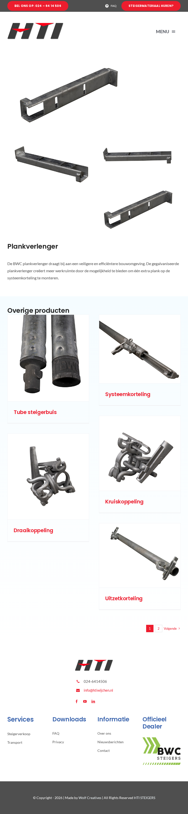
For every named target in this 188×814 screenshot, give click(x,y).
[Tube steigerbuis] (48, 358)
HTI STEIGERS (144, 798)
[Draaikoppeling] (48, 476)
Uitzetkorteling (124, 598)
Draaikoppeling (33, 530)
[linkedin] (93, 701)
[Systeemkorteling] (139, 349)
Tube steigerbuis (35, 412)
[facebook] (76, 701)
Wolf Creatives (90, 798)
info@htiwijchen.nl (98, 690)
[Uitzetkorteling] (139, 555)
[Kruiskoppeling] (139, 453)
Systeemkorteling (128, 394)
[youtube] (85, 701)
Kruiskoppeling (124, 501)
